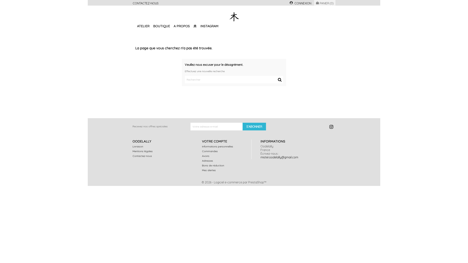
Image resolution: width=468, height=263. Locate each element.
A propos (182, 26)
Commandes (210, 151)
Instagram (209, 26)
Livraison (138, 146)
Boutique (161, 26)
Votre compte (214, 141)
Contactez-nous (145, 3)
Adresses (207, 160)
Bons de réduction (213, 165)
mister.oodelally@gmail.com (279, 157)
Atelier (143, 26)
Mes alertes (209, 170)
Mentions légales (143, 151)
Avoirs (205, 156)
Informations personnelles (217, 146)
